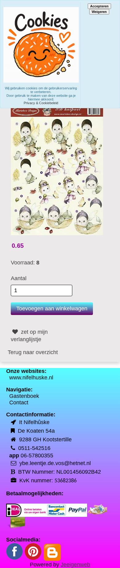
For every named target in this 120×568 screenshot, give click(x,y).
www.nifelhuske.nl (31, 377)
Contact (18, 402)
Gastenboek (24, 396)
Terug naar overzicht (33, 352)
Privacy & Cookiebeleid (41, 103)
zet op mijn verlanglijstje (29, 335)
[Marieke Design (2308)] (57, 169)
